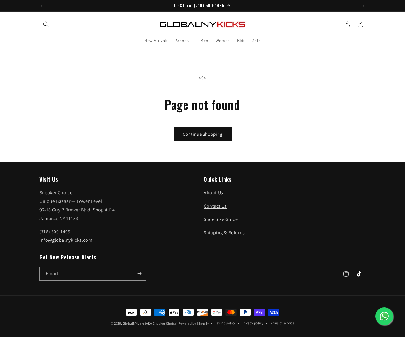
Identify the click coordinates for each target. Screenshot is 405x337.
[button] (45, 24)
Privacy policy (253, 323)
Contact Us (215, 206)
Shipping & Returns (224, 233)
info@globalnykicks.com (65, 240)
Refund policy (225, 323)
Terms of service (281, 323)
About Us (213, 193)
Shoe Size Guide (221, 219)
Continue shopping (203, 134)
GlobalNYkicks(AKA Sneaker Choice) (150, 323)
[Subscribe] (139, 273)
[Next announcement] (363, 5)
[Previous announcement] (41, 5)
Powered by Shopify (193, 323)
